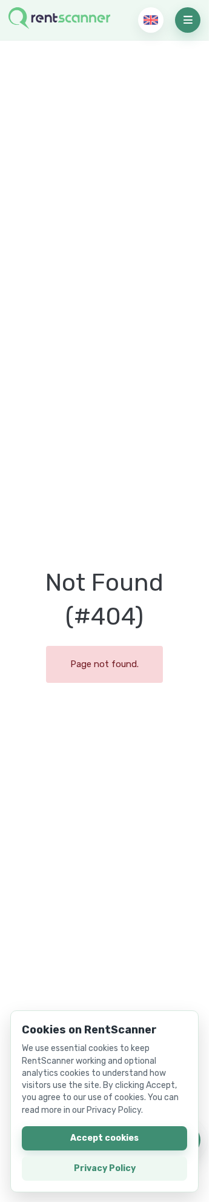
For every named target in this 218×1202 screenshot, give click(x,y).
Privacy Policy (105, 1168)
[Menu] (187, 20)
